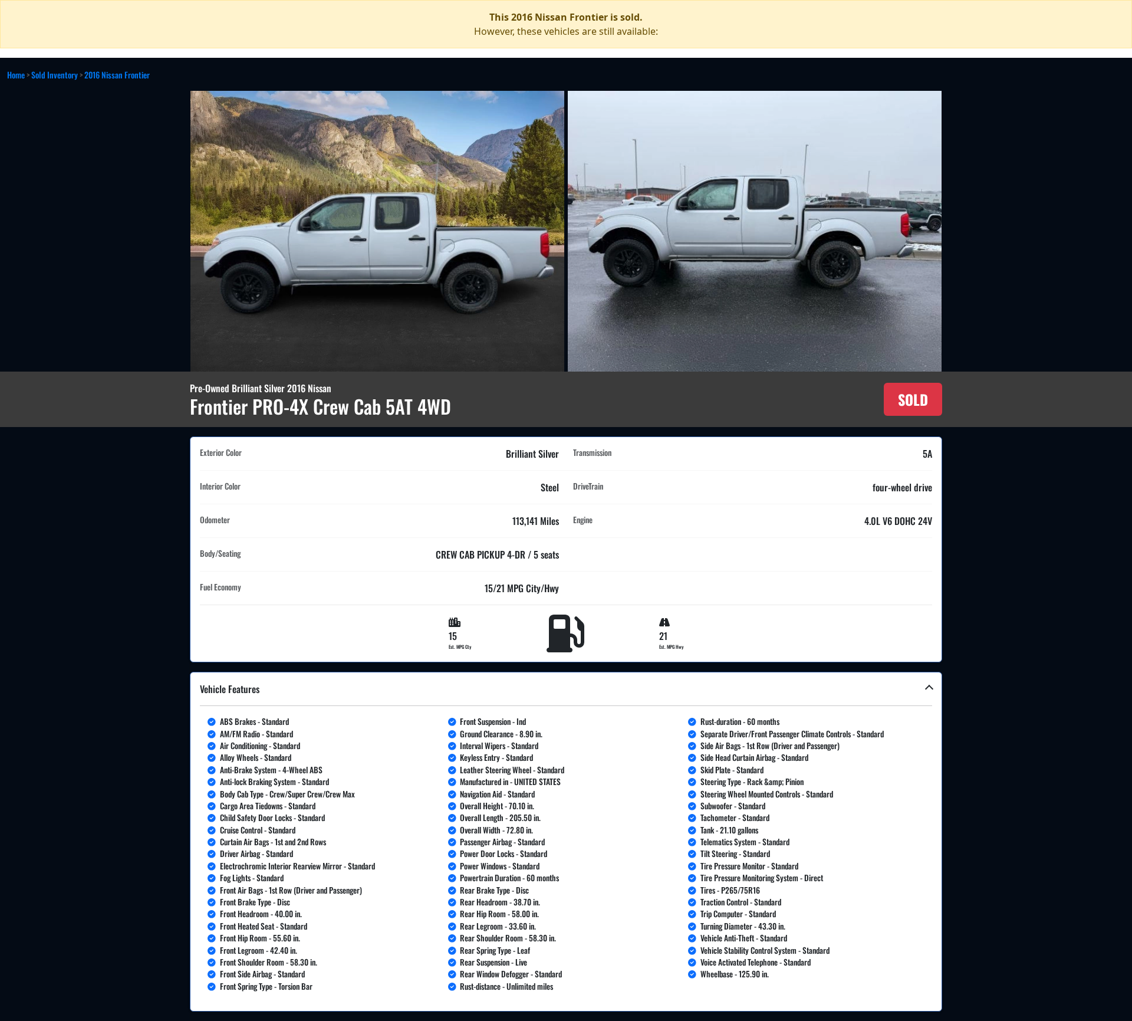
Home (16, 74)
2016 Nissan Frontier (117, 74)
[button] (566, 842)
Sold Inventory (54, 74)
